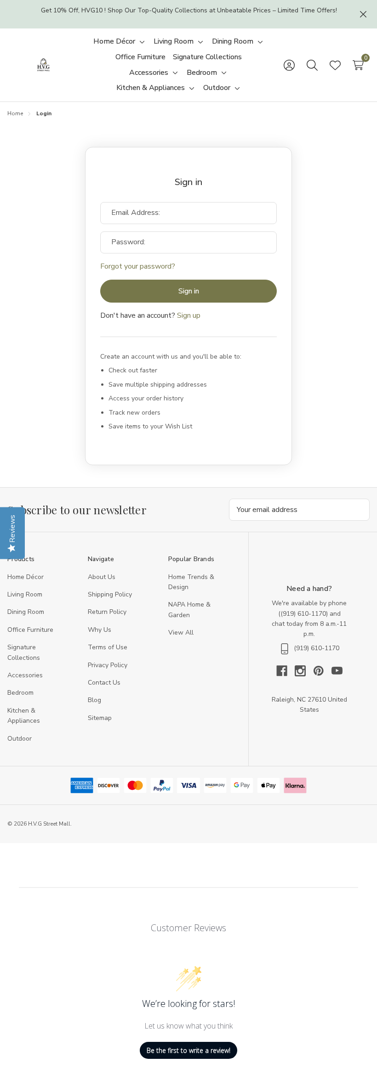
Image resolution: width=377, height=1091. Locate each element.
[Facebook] (285, 670)
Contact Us (104, 682)
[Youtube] (337, 670)
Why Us (99, 629)
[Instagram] (304, 670)
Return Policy (107, 611)
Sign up (188, 315)
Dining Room (25, 611)
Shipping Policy (110, 594)
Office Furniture (30, 629)
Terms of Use (107, 647)
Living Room (24, 594)
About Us (101, 577)
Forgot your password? (137, 266)
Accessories (25, 675)
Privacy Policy (107, 665)
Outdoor (19, 738)
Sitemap (100, 718)
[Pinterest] (322, 670)
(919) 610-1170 (303, 613)
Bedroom (20, 692)
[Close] (363, 14)
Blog (94, 700)
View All (181, 632)
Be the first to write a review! (188, 1050)
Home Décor (25, 577)
